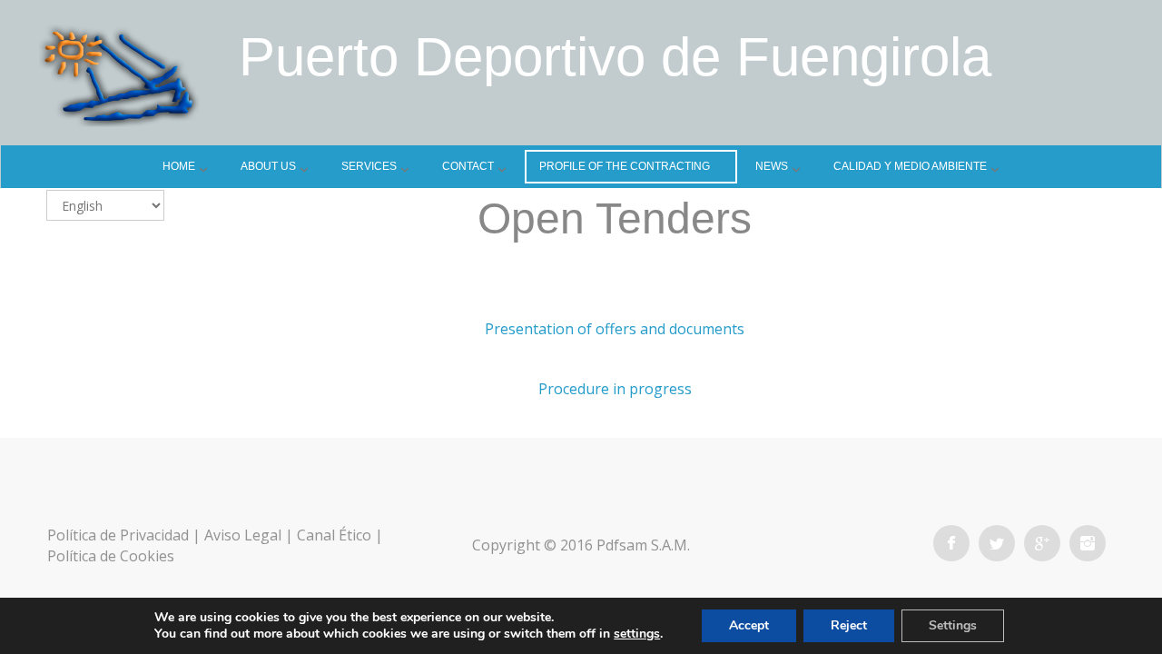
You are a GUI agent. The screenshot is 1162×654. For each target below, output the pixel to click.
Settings (953, 625)
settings (637, 634)
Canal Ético (334, 535)
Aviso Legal (242, 535)
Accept (749, 625)
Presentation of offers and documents (614, 329)
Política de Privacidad (118, 535)
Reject (849, 625)
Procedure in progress (615, 389)
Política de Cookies (110, 556)
